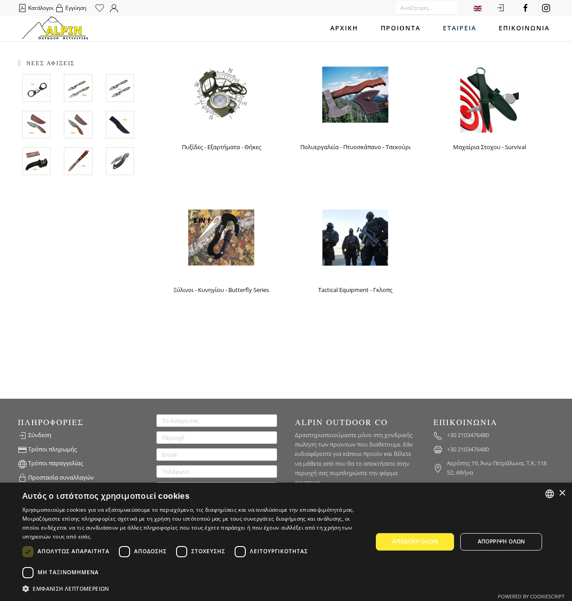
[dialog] (286, 542)
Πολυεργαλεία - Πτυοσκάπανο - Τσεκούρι (355, 147)
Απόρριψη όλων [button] (501, 541)
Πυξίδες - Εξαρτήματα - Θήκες (221, 147)
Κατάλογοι (40, 8)
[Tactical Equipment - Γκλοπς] (355, 237)
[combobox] (549, 493)
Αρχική (344, 28)
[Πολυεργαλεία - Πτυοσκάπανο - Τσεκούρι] (355, 94)
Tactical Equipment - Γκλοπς (355, 290)
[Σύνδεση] (500, 8)
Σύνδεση (39, 435)
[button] (192, 589)
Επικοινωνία (524, 28)
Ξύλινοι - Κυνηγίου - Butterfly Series (221, 290)
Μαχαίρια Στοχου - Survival (489, 147)
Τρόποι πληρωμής (52, 449)
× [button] (562, 493)
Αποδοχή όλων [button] (414, 541)
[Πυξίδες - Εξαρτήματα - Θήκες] (221, 94)
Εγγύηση (75, 8)
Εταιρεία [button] (459, 28)
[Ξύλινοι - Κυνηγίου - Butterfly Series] (221, 237)
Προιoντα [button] (401, 28)
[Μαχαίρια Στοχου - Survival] (489, 99)
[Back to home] (55, 28)
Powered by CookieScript (531, 596)
